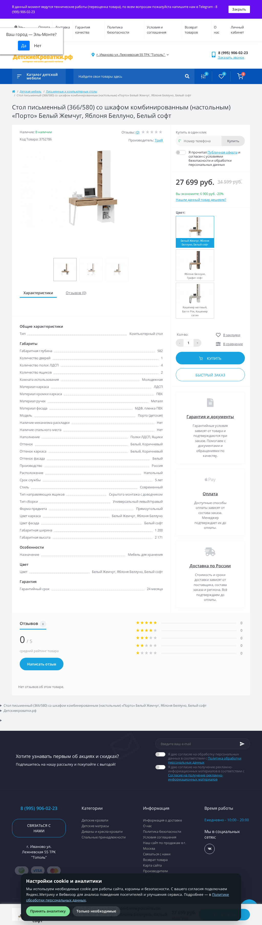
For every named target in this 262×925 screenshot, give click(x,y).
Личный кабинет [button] (237, 30)
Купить (233, 141)
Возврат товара (155, 859)
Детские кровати (95, 820)
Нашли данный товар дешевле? (201, 199)
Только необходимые (96, 911)
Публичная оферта (222, 152)
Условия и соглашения (156, 30)
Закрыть (239, 9)
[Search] (187, 76)
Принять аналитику (48, 911)
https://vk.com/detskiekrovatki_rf (209, 849)
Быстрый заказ (210, 375)
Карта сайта (152, 865)
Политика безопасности (118, 30)
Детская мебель (30, 91)
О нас (216, 30)
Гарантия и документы (210, 416)
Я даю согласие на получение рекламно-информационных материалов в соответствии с (206, 773)
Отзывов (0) (76, 292)
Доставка (62, 27)
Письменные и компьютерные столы (71, 91)
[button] (234, 52)
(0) (137, 132)
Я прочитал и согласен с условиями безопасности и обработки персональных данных (214, 158)
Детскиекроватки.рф (20, 710)
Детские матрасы (95, 826)
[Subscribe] (242, 743)
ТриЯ (159, 140)
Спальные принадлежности (104, 837)
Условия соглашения (159, 837)
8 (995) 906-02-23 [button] (38, 808)
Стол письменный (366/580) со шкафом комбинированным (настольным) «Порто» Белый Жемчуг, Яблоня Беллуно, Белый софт (105, 705)
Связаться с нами (39, 828)
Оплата (44, 27)
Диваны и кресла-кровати (102, 831)
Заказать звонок (231, 57)
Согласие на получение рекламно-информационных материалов (195, 777)
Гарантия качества (82, 30)
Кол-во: (182, 334)
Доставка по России (210, 566)
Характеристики (38, 292)
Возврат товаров (191, 30)
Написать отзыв (41, 664)
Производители (155, 871)
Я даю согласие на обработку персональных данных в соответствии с (204, 758)
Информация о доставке (162, 820)
